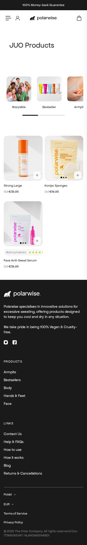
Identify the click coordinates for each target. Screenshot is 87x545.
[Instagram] (6, 342)
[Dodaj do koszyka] (37, 175)
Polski (8, 494)
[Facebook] (15, 342)
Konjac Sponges (56, 186)
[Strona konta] (17, 18)
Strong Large (13, 186)
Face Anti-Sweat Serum (20, 260)
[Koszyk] (78, 18)
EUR (7, 504)
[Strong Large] (23, 158)
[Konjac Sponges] (64, 158)
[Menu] (8, 18)
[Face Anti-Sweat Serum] (23, 223)
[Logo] (44, 18)
